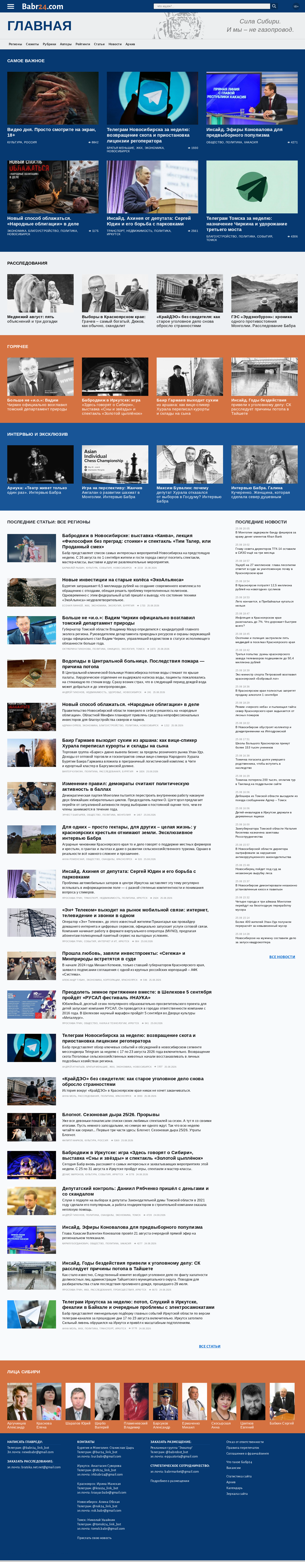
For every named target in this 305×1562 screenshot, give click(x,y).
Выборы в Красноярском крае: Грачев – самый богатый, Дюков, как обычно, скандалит (114, 321)
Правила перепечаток (242, 1447)
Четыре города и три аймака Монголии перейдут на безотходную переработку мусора (263, 905)
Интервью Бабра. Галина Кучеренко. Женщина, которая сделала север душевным (260, 492)
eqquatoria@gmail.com (181, 1456)
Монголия (124, 815)
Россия (30, 142)
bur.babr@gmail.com (106, 1456)
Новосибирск (118, 151)
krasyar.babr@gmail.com (108, 1492)
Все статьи (210, 1346)
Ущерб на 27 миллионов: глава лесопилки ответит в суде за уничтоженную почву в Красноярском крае (265, 569)
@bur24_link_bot (105, 1452)
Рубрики (49, 44)
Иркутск (113, 234)
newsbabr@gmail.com (38, 1452)
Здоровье (114, 692)
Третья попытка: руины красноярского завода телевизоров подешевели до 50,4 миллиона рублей (264, 658)
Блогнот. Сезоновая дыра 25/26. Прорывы (111, 1114)
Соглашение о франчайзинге (247, 1453)
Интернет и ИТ (107, 941)
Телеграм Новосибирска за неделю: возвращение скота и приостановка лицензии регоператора (148, 135)
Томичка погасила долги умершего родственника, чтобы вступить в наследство (260, 763)
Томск (211, 240)
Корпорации (111, 980)
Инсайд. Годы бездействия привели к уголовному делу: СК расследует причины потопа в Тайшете (261, 406)
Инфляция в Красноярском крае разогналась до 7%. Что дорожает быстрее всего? (265, 621)
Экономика (154, 148)
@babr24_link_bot (36, 1447)
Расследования (27, 263)
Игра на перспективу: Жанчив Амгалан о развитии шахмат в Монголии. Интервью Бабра (112, 492)
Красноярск (124, 859)
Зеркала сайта (237, 1493)
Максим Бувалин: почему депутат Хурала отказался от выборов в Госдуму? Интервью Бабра (189, 494)
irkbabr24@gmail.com (107, 1474)
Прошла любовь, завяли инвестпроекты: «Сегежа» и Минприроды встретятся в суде (123, 956)
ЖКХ (139, 148)
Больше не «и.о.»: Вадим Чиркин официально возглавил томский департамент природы (37, 404)
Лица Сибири (23, 1371)
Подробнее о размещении (169, 1481)
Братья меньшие (120, 148)
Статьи (99, 44)
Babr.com (42, 6)
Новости (115, 44)
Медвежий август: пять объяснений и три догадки (32, 319)
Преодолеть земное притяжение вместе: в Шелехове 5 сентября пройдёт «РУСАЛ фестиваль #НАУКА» (137, 994)
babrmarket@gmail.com (182, 1471)
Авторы (66, 44)
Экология (114, 605)
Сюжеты (32, 44)
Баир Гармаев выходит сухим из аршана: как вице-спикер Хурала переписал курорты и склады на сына (187, 406)
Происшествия (123, 1289)
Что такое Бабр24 (239, 1462)
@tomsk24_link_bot (107, 1524)
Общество (215, 142)
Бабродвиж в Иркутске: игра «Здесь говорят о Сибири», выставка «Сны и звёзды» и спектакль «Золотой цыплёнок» (112, 406)
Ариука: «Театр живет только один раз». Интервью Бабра (37, 490)
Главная (39, 25)
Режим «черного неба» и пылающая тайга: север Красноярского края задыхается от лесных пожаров (266, 711)
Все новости (282, 957)
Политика (234, 142)
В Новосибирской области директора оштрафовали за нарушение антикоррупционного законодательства (263, 853)
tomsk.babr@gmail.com (108, 1528)
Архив (130, 44)
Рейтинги (83, 44)
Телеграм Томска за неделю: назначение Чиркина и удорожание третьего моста (246, 224)
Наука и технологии (113, 1023)
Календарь (234, 1488)
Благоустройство (43, 230)
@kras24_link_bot (105, 1488)
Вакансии (233, 1468)
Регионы (15, 44)
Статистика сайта (239, 1476)
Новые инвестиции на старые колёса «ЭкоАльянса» (123, 579)
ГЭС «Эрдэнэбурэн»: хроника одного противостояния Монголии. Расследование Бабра (263, 321)
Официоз (113, 649)
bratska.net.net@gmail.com (41, 1467)
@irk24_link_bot (104, 1470)
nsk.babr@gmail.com (106, 1510)
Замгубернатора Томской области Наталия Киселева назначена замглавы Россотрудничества (266, 832)
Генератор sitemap (102, 1553)
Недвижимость (139, 230)
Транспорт (115, 230)
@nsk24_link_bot (105, 1506)
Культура (14, 142)
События (264, 236)
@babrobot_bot (177, 1452)
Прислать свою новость (94, 1538)
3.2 (33, 1553)
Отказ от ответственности (245, 1442)
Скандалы (108, 859)
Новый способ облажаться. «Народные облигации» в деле (130, 704)
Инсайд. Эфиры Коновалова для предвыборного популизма (132, 1227)
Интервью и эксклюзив (37, 434)
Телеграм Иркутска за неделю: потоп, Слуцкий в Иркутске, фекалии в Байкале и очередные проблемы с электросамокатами (138, 1304)
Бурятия (128, 605)
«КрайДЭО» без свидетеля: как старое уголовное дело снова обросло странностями (188, 321)
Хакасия (251, 142)
